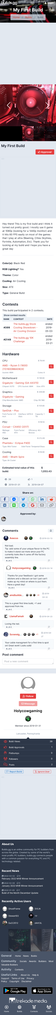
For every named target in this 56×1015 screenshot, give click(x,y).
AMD (5, 365)
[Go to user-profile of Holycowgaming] (28, 684)
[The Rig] (42, 940)
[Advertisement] (28, 52)
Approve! (46, 151)
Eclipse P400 (22, 442)
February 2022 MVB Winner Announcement (23, 878)
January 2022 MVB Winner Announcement (22, 885)
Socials (23, 961)
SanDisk (6, 410)
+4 (38, 595)
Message (29, 703)
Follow (29, 696)
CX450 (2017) (21, 426)
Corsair (6, 426)
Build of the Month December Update (20, 893)
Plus (16, 410)
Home (16, 17)
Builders (42, 961)
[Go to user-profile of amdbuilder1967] (6, 595)
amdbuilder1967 (19, 595)
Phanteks (7, 442)
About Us (25, 975)
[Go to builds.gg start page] (9, 3)
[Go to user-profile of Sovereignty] (6, 634)
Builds (28, 17)
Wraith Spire (17, 456)
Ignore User (43, 771)
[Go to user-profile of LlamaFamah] (6, 616)
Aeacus (14, 538)
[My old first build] (19, 940)
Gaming (19, 396)
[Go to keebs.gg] (32, 2)
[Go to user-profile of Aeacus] (6, 538)
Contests (19, 969)
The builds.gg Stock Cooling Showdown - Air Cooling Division (25, 327)
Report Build (16, 771)
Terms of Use (17, 978)
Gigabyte (7, 382)
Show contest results (14, 315)
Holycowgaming (28, 711)
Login (50, 3)
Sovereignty (16, 634)
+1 (37, 634)
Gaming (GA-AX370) (27, 382)
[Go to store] (51, 366)
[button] (47, 105)
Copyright (14, 981)
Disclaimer (27, 981)
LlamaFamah (17, 616)
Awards (32, 961)
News (26, 956)
